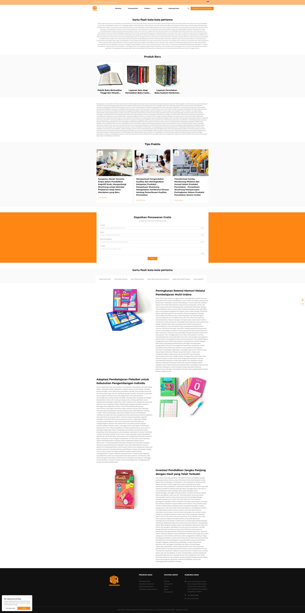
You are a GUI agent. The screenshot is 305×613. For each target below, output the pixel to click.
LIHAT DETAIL (109, 75)
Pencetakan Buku (144, 581)
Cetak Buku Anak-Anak (146, 584)
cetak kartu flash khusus (181, 279)
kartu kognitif (198, 279)
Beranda (118, 8)
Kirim (152, 258)
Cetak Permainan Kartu (146, 586)
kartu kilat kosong (120, 279)
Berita (160, 8)
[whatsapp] (303, 300)
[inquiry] (303, 304)
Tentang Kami (133, 8)
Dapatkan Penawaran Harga (202, 8)
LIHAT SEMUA (102, 197)
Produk (147, 8)
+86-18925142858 (98, 2)
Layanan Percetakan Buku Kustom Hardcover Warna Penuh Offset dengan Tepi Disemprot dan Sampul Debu (167, 91)
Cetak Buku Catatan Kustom (148, 589)
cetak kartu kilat (105, 279)
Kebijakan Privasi (182, 610)
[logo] (100, 8)
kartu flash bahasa (137, 279)
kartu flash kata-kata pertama (158, 279)
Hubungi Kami (174, 8)
